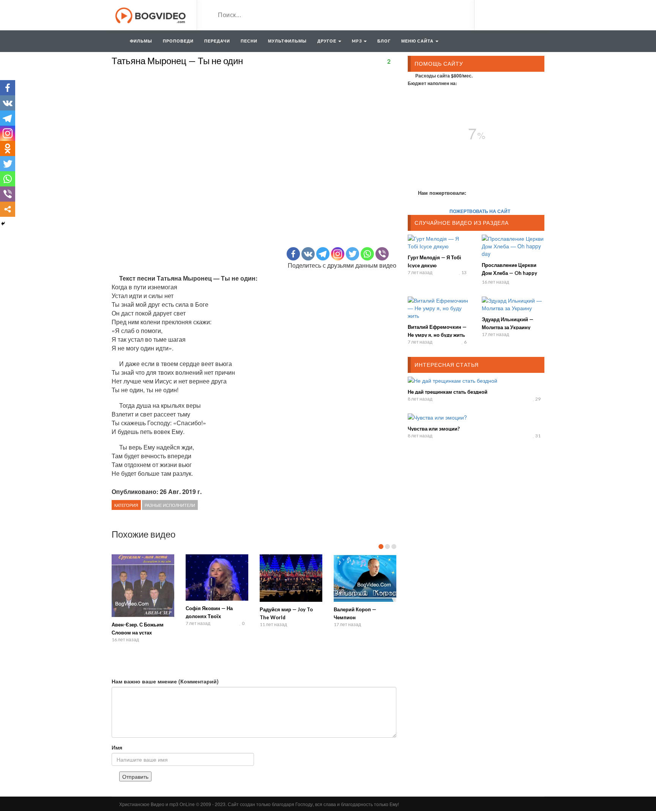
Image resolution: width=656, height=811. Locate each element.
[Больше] (7, 209)
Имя (117, 747)
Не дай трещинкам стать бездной (447, 392)
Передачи (217, 40)
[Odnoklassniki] (7, 148)
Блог (384, 40)
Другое (327, 40)
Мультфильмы (287, 40)
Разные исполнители (170, 505)
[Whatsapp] (367, 253)
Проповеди (178, 40)
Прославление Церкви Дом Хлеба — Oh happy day (509, 273)
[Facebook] (293, 253)
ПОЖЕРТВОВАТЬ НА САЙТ (479, 211)
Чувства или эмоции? (434, 429)
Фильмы (141, 40)
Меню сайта (418, 40)
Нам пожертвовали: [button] (442, 192)
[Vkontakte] (308, 253)
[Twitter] (352, 253)
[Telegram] (323, 253)
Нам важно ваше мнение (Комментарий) (165, 681)
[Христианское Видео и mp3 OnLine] (151, 14)
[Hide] (3, 224)
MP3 (357, 40)
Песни (249, 40)
